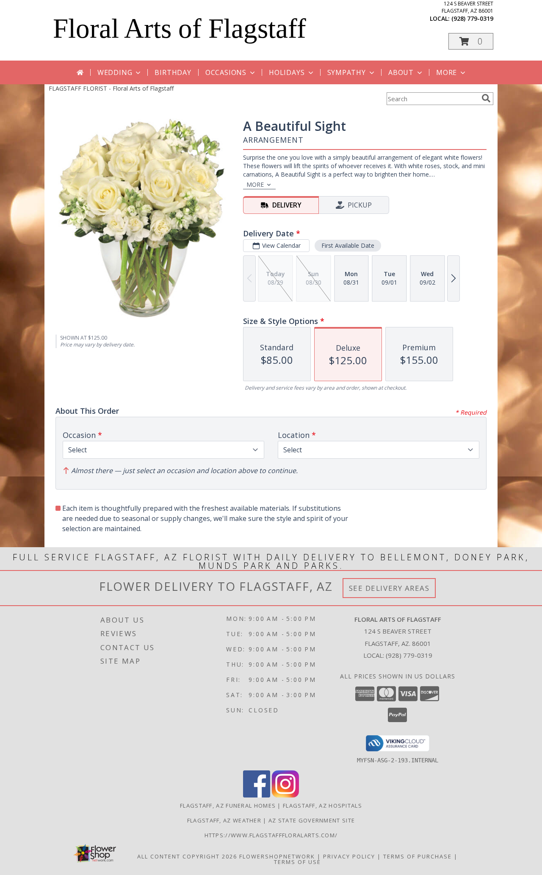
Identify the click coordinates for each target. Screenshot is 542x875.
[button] (470, 41)
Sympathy (346, 72)
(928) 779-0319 (472, 18)
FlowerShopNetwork (277, 856)
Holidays (286, 72)
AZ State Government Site (311, 820)
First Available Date (347, 245)
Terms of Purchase (417, 856)
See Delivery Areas (389, 588)
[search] (486, 98)
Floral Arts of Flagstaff (179, 28)
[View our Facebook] (256, 795)
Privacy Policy (349, 856)
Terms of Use (297, 862)
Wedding (115, 72)
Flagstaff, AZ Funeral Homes (228, 805)
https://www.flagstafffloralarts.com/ (271, 835)
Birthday (173, 72)
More (446, 72)
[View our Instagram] (285, 795)
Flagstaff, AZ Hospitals (322, 805)
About (401, 72)
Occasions (225, 72)
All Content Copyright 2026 (187, 856)
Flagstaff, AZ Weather (224, 820)
